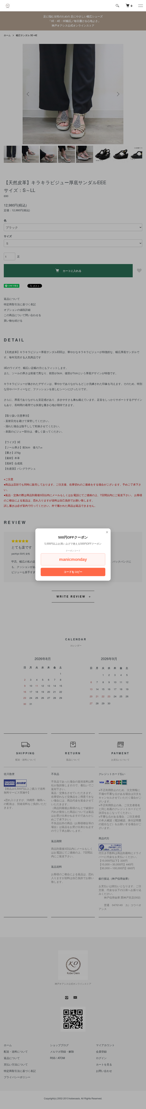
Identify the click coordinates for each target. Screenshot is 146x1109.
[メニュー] (140, 5)
